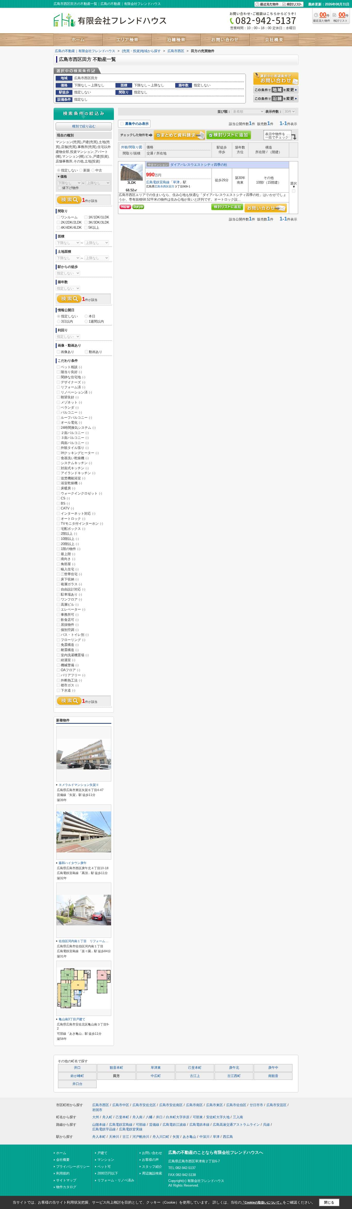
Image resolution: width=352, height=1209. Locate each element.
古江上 (195, 1076)
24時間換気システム (78, 428)
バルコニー (71, 412)
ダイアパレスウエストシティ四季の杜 (198, 165)
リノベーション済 (76, 392)
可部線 (141, 1124)
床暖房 (68, 488)
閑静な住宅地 (73, 377)
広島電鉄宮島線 (158, 182)
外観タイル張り (75, 448)
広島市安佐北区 (144, 1105)
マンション (105, 1160)
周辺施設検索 (152, 1173)
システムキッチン (76, 463)
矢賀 (176, 1137)
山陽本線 (99, 1124)
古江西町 (234, 1076)
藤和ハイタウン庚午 (73, 863)
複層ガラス (71, 584)
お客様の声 (150, 1160)
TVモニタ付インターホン (82, 523)
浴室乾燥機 (71, 483)
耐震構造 (70, 650)
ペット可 (104, 1167)
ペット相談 (71, 367)
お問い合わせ (152, 1153)
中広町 (156, 1076)
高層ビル (70, 604)
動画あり (95, 352)
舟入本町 (99, 1137)
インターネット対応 (78, 513)
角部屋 (68, 564)
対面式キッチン (75, 468)
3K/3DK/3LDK (98, 222)
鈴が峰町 (77, 1076)
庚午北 (234, 1068)
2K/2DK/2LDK (71, 222)
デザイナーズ (73, 382)
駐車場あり (71, 594)
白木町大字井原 (177, 1117)
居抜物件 (70, 625)
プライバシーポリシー (73, 1167)
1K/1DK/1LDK (98, 217)
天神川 (114, 1137)
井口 (77, 1068)
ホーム (61, 1153)
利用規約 (63, 1173)
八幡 (149, 1117)
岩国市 (97, 1110)
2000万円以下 (107, 1173)
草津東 (156, 1068)
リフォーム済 (73, 387)
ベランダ (70, 407)
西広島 (228, 1137)
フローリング (73, 640)
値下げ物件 (70, 188)
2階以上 (69, 534)
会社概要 (63, 1160)
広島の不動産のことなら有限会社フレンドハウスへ (215, 1152)
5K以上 (93, 227)
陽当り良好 (71, 372)
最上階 (68, 554)
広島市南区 (194, 1105)
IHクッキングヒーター (80, 453)
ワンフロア (71, 599)
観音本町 (116, 1068)
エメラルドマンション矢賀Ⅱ (79, 785)
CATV (67, 508)
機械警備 (70, 665)
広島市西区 (162, 186)
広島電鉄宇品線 (104, 1129)
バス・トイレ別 (75, 635)
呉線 (266, 1124)
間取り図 (135, 147)
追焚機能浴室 (73, 478)
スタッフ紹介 (152, 1167)
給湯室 (68, 660)
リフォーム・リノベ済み (115, 1180)
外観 (124, 147)
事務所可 (70, 614)
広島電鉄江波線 (174, 1124)
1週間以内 (96, 321)
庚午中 (273, 1068)
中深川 (204, 1137)
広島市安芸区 (276, 1105)
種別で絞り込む (84, 126)
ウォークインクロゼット (81, 493)
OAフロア (70, 670)
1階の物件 (70, 549)
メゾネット (71, 402)
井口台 (77, 1084)
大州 (95, 1117)
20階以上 (70, 544)
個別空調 (70, 630)
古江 (125, 1137)
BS (65, 503)
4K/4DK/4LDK (71, 227)
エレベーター (73, 609)
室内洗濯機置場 (75, 655)
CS (65, 498)
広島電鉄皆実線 (131, 1129)
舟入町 (107, 1117)
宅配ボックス (73, 529)
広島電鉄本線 (199, 1124)
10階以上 (70, 539)
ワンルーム (69, 217)
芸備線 (154, 1124)
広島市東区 (214, 1105)
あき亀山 (189, 1137)
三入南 (238, 1117)
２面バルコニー (75, 433)
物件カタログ (66, 1187)
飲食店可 (70, 620)
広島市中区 (120, 1105)
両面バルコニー (75, 443)
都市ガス (70, 685)
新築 (86, 170)
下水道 (68, 690)
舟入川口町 (161, 1137)
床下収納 (70, 579)
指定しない (69, 170)
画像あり (67, 352)
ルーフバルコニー (76, 418)
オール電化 (71, 422)
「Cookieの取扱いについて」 (262, 1202)
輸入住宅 (70, 569)
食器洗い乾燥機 (75, 458)
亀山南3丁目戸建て (72, 1019)
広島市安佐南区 (171, 1105)
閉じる (329, 1202)
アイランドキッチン (78, 473)
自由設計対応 (73, 589)
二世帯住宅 (71, 574)
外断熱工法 (71, 680)
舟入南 (137, 1117)
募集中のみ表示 (136, 124)
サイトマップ (66, 1180)
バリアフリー (73, 675)
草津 (176, 182)
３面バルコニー (75, 438)
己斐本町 (195, 1068)
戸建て (102, 1153)
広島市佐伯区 (236, 1105)
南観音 (273, 1076)
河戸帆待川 (140, 1137)
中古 (98, 170)
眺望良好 (70, 397)
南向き (68, 559)
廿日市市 (256, 1105)
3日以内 (67, 321)
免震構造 (70, 645)
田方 (171, 186)
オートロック (73, 519)
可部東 (198, 1117)
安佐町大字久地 (218, 1117)
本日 (92, 316)
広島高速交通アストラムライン (236, 1124)
